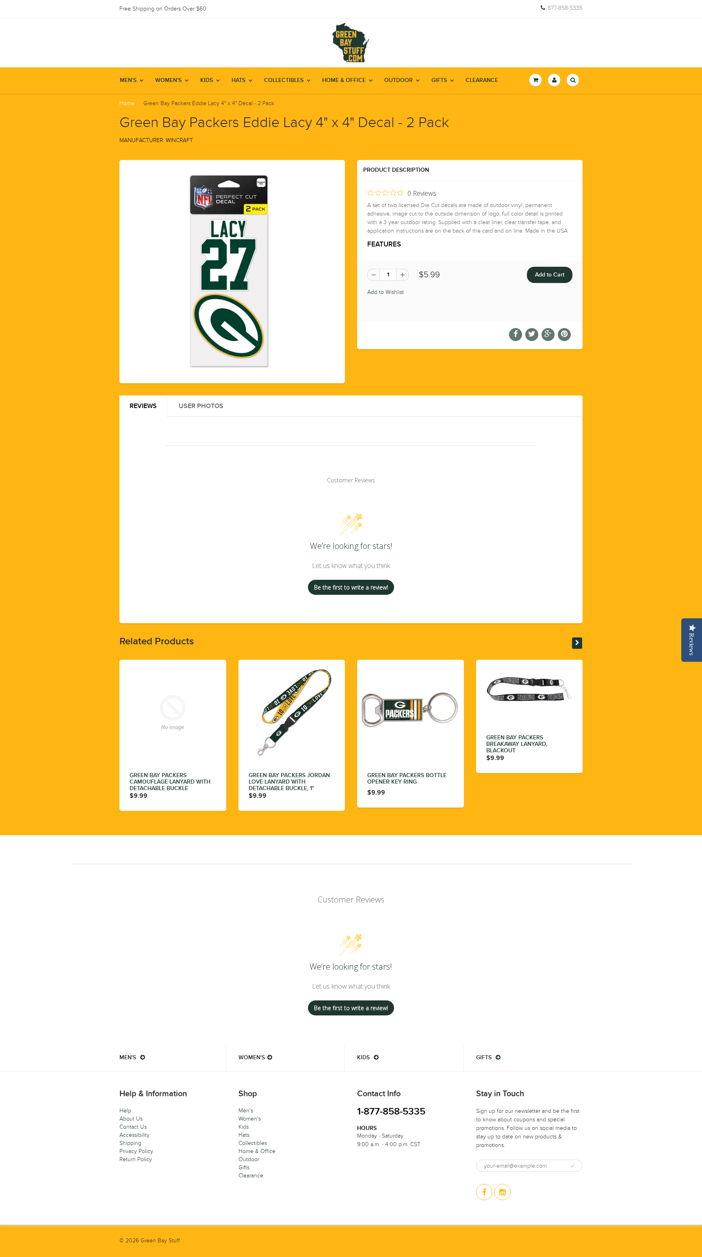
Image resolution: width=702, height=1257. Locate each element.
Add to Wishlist (385, 292)
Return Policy (135, 1159)
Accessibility (134, 1135)
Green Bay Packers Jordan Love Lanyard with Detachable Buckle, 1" (289, 782)
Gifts (439, 80)
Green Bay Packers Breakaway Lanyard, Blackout (516, 744)
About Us (131, 1118)
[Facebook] (484, 1192)
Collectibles (283, 80)
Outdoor (398, 80)
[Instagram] (502, 1192)
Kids (206, 80)
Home (126, 103)
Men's (128, 80)
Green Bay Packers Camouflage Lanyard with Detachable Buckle (170, 782)
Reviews (143, 406)
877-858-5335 (565, 8)
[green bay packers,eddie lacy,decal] (232, 270)
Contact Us (133, 1126)
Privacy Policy (136, 1151)
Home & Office (344, 80)
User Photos (201, 406)
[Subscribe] (572, 1166)
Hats (238, 80)
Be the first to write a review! (351, 587)
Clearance (482, 80)
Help (125, 1110)
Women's (168, 80)
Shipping (130, 1143)
